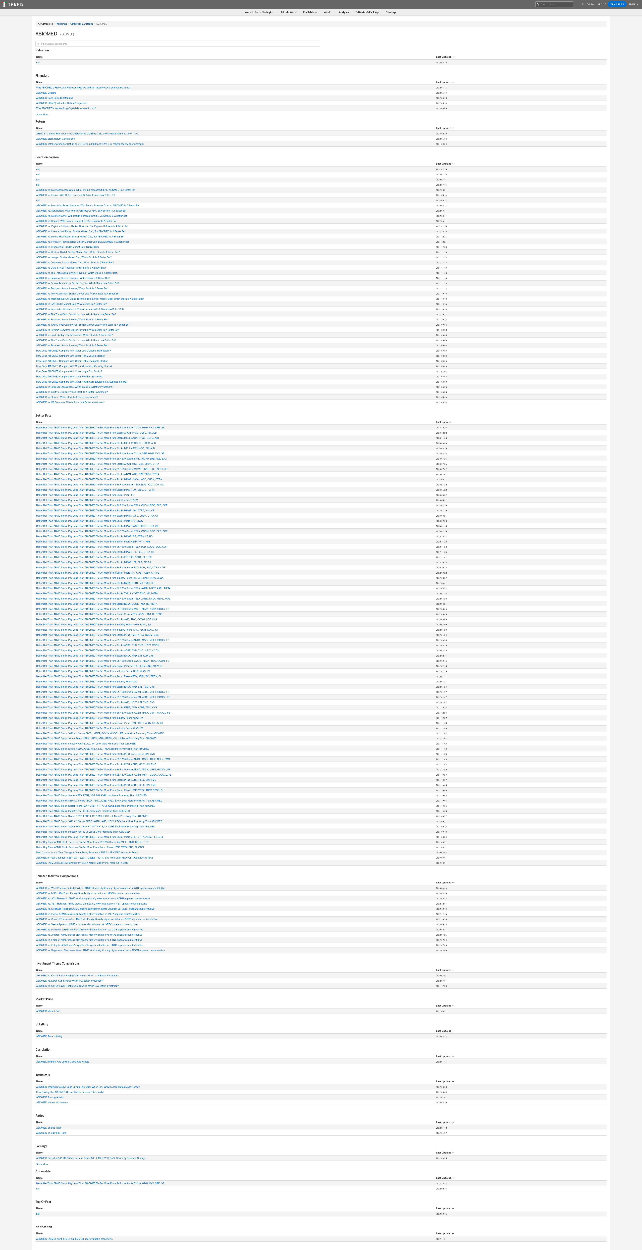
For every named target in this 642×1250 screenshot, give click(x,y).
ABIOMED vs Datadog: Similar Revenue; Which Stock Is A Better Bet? (73, 278)
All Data (588, 4)
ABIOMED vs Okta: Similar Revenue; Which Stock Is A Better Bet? (71, 267)
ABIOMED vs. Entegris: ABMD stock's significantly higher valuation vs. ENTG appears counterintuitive (89, 945)
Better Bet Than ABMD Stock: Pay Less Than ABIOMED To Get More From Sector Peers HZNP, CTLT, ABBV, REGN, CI (99, 723)
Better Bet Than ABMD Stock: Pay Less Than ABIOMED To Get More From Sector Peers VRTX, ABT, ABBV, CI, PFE (98, 572)
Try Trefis (617, 4)
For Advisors (310, 12)
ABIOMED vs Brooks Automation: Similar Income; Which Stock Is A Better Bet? (77, 283)
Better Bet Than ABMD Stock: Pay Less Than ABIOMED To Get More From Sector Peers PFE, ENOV (90, 520)
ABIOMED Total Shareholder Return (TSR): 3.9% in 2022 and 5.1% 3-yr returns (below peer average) (90, 143)
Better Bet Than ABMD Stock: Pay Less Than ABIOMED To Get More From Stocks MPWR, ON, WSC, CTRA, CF (96, 489)
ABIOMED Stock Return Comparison (55, 138)
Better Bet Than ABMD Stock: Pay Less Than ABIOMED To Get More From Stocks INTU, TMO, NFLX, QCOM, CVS (97, 634)
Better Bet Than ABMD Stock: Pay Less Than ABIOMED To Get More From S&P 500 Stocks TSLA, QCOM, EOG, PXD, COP (102, 505)
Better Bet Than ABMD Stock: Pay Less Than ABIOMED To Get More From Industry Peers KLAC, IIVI (90, 717)
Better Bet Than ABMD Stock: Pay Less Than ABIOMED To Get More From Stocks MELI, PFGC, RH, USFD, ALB (96, 443)
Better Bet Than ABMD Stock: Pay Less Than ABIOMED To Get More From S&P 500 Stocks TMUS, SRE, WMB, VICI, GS (100, 453)
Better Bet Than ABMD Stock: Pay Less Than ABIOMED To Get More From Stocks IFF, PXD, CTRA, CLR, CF (94, 557)
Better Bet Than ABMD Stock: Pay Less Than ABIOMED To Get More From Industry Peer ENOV (87, 500)
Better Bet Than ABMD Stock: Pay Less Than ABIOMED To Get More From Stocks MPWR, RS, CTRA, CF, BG (94, 536)
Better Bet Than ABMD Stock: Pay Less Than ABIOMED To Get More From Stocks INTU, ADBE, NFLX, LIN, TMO (96, 764)
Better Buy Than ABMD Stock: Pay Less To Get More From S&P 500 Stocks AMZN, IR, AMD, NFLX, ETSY (92, 842)
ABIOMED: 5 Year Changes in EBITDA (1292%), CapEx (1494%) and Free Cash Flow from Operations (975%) (94, 857)
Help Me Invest (288, 12)
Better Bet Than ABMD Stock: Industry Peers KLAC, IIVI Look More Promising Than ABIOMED (86, 743)
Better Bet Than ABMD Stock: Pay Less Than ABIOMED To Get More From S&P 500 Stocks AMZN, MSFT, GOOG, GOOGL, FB (104, 774)
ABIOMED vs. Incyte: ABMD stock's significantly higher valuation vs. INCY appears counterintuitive (88, 914)
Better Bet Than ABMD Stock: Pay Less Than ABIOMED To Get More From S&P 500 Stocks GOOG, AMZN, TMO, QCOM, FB (103, 660)
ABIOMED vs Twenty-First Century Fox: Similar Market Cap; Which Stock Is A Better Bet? (83, 324)
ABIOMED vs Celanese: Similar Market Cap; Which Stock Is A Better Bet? (75, 262)
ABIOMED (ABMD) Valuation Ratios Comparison (61, 103)
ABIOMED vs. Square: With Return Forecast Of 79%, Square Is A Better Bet (76, 221)
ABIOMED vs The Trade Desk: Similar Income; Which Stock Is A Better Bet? (76, 314)
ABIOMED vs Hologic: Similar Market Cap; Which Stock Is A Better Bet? (74, 257)
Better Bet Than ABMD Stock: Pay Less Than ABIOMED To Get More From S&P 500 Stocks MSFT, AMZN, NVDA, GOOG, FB (103, 609)
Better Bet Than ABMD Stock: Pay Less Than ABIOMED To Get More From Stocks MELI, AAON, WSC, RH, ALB (95, 448)
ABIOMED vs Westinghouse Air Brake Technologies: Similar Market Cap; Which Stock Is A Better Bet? (90, 298)
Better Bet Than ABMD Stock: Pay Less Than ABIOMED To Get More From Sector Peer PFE (85, 494)
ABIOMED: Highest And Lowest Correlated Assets (63, 1061)
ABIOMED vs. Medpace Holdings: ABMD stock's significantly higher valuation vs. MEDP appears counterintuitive (95, 908)
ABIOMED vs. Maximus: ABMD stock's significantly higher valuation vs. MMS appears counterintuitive (89, 929)
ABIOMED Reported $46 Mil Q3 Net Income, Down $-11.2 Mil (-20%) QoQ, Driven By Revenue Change (90, 1158)
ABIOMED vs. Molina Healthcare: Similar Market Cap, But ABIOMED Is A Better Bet (80, 236)
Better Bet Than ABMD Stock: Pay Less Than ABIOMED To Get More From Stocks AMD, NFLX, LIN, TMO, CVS (95, 702)
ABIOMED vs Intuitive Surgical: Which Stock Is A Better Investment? (72, 391)
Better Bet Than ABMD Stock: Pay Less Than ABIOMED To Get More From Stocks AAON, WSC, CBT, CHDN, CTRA (98, 463)
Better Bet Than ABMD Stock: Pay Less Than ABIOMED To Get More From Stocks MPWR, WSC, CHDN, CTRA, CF (97, 515)
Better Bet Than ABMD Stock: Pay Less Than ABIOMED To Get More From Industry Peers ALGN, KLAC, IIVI (94, 624)
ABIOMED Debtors (46, 92)
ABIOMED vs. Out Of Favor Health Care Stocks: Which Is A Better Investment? (78, 975)
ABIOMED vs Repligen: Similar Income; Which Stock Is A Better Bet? (72, 288)
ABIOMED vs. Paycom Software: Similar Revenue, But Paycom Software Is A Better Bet (82, 226)
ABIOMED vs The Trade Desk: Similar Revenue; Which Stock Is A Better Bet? (77, 272)
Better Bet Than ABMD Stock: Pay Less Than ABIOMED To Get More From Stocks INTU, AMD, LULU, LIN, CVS (95, 754)
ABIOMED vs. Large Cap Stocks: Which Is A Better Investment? (69, 980)
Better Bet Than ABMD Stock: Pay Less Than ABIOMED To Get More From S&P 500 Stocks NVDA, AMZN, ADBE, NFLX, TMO (103, 759)
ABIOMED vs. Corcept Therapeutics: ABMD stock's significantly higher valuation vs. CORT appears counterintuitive (97, 919)
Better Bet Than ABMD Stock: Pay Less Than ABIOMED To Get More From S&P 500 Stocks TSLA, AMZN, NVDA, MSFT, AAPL (103, 598)
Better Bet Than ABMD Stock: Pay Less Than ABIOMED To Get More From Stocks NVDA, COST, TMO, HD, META (97, 603)
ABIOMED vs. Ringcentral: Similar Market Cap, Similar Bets (67, 246)
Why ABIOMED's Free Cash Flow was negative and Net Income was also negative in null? (83, 87)
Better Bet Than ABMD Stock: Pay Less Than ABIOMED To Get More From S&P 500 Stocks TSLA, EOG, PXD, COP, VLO (100, 484)
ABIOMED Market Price (48, 1011)
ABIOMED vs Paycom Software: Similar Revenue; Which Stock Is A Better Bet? (78, 329)
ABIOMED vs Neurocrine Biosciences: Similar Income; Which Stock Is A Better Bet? (80, 309)
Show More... (43, 114)
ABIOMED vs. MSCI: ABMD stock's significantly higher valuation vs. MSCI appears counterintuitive (88, 893)
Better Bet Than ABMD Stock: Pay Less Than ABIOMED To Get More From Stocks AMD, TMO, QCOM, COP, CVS (96, 619)
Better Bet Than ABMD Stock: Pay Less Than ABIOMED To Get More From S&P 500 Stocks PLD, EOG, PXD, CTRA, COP (101, 567)
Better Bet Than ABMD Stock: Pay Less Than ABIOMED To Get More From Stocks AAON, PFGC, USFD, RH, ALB (96, 432)
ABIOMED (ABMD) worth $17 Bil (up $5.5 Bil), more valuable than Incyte (74, 1238)
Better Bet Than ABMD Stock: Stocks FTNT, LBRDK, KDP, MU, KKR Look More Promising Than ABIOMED (92, 816)
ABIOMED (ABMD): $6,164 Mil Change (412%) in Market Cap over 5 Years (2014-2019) (82, 862)
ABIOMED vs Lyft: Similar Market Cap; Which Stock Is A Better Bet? (72, 304)
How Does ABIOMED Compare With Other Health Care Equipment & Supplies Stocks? (81, 381)
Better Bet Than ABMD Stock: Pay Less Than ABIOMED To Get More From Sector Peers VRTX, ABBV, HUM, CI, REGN (99, 614)
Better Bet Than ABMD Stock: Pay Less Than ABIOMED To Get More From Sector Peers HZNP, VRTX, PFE (93, 541)
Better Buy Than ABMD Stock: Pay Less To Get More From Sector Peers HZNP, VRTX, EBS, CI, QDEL (90, 847)
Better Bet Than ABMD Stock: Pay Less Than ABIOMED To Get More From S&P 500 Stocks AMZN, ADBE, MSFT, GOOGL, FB (103, 697)
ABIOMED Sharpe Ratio (49, 1127)
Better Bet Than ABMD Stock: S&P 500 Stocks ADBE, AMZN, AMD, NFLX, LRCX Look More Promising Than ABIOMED (99, 821)
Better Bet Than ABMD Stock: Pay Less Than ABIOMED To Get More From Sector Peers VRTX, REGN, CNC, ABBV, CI (99, 666)
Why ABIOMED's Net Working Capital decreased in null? (66, 108)
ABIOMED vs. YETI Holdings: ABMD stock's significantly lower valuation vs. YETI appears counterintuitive (91, 903)
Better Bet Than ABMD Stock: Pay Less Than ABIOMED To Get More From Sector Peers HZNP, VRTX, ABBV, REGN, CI (100, 790)
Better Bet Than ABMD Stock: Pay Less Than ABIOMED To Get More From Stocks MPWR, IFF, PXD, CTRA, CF (95, 552)
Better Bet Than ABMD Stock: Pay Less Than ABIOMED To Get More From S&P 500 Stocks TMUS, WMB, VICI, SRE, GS (100, 427)
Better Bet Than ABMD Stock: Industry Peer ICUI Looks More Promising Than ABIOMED (83, 811)
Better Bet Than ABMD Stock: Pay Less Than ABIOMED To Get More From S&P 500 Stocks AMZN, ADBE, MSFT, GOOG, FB (103, 691)
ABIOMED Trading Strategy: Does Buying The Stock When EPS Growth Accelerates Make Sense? (88, 1086)
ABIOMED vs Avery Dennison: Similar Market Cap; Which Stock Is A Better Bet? (78, 293)
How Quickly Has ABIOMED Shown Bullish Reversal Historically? (70, 1092)
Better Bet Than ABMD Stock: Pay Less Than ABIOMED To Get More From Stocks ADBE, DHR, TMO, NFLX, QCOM (98, 645)
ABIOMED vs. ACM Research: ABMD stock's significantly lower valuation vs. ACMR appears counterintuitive (93, 898)
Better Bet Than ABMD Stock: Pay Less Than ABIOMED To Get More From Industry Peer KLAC (87, 681)
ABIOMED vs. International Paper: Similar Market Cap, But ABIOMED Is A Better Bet (80, 231)
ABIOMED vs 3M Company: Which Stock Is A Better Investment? (70, 402)
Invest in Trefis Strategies (259, 12)
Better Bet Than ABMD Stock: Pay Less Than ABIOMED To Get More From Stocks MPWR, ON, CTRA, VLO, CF (95, 510)
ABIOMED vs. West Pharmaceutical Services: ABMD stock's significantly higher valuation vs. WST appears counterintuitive (100, 888)
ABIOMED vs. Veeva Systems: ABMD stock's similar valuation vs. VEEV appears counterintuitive (87, 924)
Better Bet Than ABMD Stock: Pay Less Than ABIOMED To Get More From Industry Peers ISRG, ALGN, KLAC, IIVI (97, 629)
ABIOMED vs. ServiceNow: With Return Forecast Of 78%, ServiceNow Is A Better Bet (81, 210)
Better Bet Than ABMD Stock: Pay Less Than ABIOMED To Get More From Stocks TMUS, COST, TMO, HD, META (97, 593)
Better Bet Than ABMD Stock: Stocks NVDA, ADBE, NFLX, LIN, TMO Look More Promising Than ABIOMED (92, 748)
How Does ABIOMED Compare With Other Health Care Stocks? (69, 376)
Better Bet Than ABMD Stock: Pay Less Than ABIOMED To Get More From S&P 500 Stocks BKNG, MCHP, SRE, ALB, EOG (101, 458)
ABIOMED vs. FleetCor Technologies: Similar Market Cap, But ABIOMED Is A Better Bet (82, 241)
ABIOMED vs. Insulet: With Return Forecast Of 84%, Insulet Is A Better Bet (75, 195)
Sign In (633, 4)
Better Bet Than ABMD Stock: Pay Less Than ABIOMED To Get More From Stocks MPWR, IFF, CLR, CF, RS (94, 562)
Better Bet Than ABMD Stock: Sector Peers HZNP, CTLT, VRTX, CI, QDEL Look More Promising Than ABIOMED (95, 805)
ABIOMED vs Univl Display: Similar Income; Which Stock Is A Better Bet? (74, 335)
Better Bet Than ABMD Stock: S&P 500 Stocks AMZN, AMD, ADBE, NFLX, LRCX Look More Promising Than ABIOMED (99, 800)
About (602, 4)
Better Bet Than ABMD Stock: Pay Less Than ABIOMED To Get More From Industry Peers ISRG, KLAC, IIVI (93, 671)
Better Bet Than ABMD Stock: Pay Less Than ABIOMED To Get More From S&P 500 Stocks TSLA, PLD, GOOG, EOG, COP (102, 546)
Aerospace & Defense (81, 23)
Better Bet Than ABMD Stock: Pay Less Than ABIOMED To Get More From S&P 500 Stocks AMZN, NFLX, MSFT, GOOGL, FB (103, 712)
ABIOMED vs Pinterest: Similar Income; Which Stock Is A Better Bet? (72, 319)
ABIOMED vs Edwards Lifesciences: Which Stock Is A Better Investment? (74, 386)
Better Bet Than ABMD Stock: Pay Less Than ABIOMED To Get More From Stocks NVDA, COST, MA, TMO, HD (95, 583)
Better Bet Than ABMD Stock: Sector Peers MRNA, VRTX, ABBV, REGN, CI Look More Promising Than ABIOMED (96, 738)
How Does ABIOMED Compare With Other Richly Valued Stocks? (70, 355)
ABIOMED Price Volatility (49, 1036)
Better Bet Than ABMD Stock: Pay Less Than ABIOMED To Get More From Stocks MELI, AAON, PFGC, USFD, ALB (97, 437)
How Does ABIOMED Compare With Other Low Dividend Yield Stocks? (73, 350)
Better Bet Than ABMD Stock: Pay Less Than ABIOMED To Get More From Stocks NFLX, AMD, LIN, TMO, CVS (95, 686)
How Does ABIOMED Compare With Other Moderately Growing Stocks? (74, 366)
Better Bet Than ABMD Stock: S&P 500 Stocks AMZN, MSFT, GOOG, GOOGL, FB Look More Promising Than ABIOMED (100, 733)
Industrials (61, 23)
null (38, 62)
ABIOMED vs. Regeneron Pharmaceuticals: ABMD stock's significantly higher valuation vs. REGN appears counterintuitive (100, 950)
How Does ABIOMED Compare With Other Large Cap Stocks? (69, 371)
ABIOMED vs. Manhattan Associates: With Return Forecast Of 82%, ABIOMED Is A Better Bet (85, 189)
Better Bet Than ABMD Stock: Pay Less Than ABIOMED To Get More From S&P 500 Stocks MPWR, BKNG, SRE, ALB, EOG (102, 469)
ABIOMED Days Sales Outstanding (54, 97)
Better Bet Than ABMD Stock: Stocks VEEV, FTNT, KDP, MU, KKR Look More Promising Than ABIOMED (91, 795)
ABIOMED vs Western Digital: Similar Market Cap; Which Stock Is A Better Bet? (78, 252)
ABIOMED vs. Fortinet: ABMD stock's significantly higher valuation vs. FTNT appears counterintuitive (89, 939)
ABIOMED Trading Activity (50, 1097)
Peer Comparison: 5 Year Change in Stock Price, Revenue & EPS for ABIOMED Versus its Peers (87, 852)
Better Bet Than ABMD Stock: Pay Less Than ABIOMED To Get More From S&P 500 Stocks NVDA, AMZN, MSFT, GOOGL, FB (103, 769)
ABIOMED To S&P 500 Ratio (51, 1132)
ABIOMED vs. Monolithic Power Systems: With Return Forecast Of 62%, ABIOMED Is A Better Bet (87, 205)
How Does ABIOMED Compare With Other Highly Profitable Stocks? (72, 361)
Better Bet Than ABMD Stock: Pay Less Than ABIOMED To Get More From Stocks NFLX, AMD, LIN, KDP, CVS (95, 655)
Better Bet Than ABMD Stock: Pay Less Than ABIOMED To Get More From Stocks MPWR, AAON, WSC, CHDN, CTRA (99, 479)
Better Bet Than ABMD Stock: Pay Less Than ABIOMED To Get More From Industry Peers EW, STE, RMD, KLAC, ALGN (100, 577)
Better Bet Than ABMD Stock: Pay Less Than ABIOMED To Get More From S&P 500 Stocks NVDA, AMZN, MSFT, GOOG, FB (103, 640)
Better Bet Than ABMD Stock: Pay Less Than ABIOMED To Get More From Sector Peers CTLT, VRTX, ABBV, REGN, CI (100, 836)
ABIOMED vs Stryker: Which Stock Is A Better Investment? (67, 397)
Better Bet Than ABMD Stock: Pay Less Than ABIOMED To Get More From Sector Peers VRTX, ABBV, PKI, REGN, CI (99, 676)
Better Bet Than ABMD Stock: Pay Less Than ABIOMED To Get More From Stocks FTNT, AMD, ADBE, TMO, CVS (97, 707)
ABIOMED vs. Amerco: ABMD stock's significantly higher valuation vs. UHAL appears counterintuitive (89, 934)
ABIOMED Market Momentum (52, 1102)
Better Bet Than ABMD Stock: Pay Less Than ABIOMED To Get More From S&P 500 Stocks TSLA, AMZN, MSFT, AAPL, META (103, 588)
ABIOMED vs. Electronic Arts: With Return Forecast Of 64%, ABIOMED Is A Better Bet (81, 215)
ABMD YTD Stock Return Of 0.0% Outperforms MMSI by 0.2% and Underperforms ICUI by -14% (87, 133)
